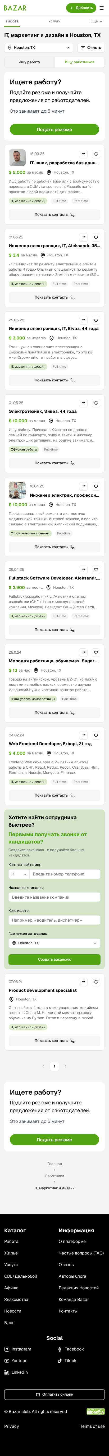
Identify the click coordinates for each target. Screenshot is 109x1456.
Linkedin (20, 1372)
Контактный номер (25, 864)
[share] (83, 154)
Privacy (11, 1426)
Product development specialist (43, 990)
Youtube (20, 1360)
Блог (9, 1322)
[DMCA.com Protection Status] (96, 1411)
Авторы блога (72, 1276)
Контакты (68, 1311)
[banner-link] (54, 106)
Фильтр (94, 47)
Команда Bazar (74, 1299)
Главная (54, 1163)
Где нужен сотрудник (27, 933)
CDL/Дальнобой (20, 1276)
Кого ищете (18, 910)
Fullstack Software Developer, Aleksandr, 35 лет (53, 581)
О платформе (72, 1241)
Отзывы (66, 1264)
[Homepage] (15, 8)
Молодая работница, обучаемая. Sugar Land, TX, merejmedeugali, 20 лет (53, 664)
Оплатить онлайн (57, 1394)
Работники (54, 1176)
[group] (54, 62)
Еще (94, 21)
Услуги (54, 21)
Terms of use (92, 1426)
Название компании (26, 887)
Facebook (74, 1349)
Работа (12, 21)
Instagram (21, 1349)
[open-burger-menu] (101, 8)
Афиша (11, 1288)
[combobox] (19, 874)
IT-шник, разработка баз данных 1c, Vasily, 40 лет (64, 166)
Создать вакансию (54, 959)
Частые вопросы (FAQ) (81, 1253)
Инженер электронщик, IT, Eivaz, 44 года (54, 328)
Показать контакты (51, 214)
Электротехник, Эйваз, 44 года (43, 411)
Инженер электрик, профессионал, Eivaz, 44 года (64, 498)
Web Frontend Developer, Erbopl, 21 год (50, 743)
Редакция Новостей (79, 1288)
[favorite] (96, 154)
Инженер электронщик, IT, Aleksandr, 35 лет (53, 249)
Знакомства (16, 1299)
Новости (12, 1311)
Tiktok (70, 1360)
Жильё (11, 1253)
